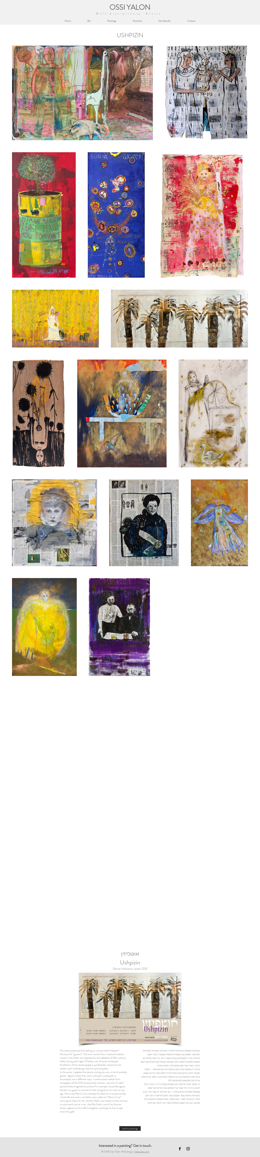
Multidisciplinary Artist (130, 14)
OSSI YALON (130, 7)
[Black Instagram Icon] (188, 1148)
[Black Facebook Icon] (180, 1148)
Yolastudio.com (141, 1151)
